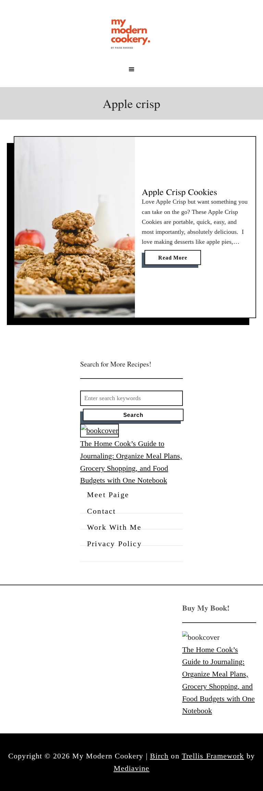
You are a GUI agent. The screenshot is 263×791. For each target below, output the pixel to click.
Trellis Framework (213, 756)
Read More (174, 259)
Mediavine (132, 768)
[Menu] (131, 69)
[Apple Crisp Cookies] (74, 227)
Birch (159, 756)
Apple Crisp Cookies (179, 191)
